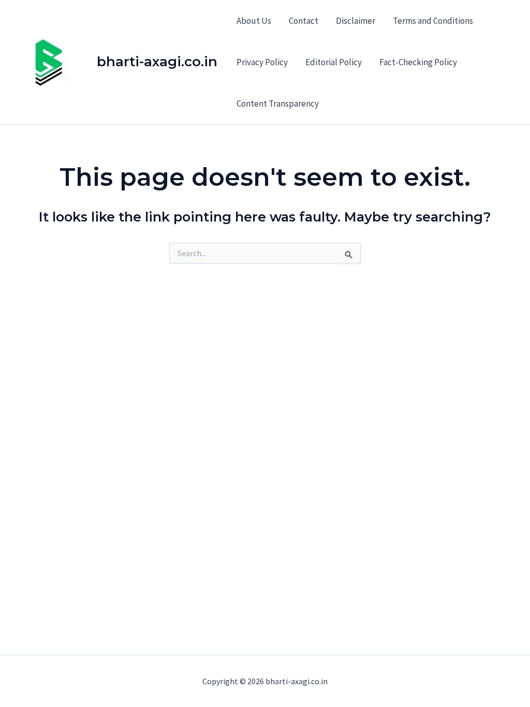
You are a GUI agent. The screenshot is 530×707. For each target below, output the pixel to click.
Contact (303, 20)
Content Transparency (278, 103)
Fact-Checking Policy (418, 62)
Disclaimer (355, 20)
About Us (254, 20)
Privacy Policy (262, 62)
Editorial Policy (333, 62)
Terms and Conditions (433, 20)
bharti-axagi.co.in (157, 61)
